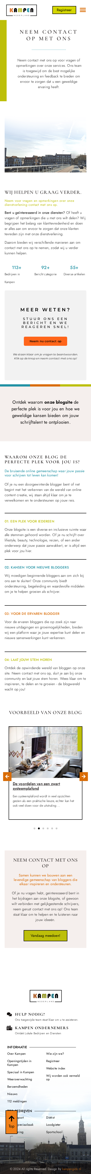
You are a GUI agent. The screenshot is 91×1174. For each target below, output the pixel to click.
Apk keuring (15, 1132)
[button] (82, 10)
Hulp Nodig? (30, 1014)
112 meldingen (17, 1101)
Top (12, 1126)
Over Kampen (16, 1053)
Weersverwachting (19, 1079)
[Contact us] (9, 1014)
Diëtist (50, 1117)
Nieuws (12, 1094)
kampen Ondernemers (41, 1027)
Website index (55, 1068)
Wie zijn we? (55, 1053)
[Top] (11, 1118)
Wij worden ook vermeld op (63, 1077)
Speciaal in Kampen (20, 1072)
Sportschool (54, 1132)
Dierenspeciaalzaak (20, 1124)
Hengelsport (15, 1117)
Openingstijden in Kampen (19, 1063)
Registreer (53, 1061)
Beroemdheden (17, 1086)
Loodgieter (53, 1124)
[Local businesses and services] (9, 1028)
